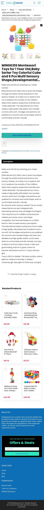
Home (4, 10)
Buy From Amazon (22, 135)
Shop (12, 10)
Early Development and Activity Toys (16, 15)
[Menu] (2, 3)
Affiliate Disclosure (8, 491)
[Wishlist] (39, 3)
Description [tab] (8, 161)
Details (4, 129)
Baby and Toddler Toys (10, 12)
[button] (41, 25)
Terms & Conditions (9, 488)
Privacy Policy (7, 485)
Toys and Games (25, 10)
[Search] (34, 3)
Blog (3, 476)
